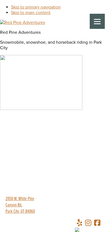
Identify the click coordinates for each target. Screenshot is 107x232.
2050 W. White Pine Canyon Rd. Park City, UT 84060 (20, 205)
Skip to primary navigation (36, 7)
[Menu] (97, 21)
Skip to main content (30, 12)
